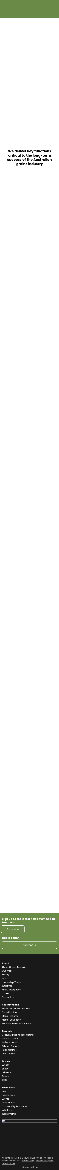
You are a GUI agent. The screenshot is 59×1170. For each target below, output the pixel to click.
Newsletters (8, 1095)
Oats (4, 1080)
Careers (6, 993)
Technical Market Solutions (16, 1023)
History (5, 974)
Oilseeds (6, 1072)
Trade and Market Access (16, 1008)
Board (5, 978)
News (5, 1091)
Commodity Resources (14, 1106)
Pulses (5, 1076)
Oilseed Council (10, 1046)
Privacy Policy (28, 1160)
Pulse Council (9, 1049)
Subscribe (13, 929)
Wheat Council (10, 1038)
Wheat (5, 1065)
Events (5, 1098)
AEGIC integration (11, 989)
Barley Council (9, 1042)
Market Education (11, 1019)
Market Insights (10, 1016)
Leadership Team (11, 982)
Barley (5, 1068)
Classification (9, 1012)
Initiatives (7, 985)
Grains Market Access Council (18, 1034)
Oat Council (8, 1053)
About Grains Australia (14, 967)
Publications (8, 1102)
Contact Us (29, 945)
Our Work (7, 970)
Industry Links (9, 1113)
